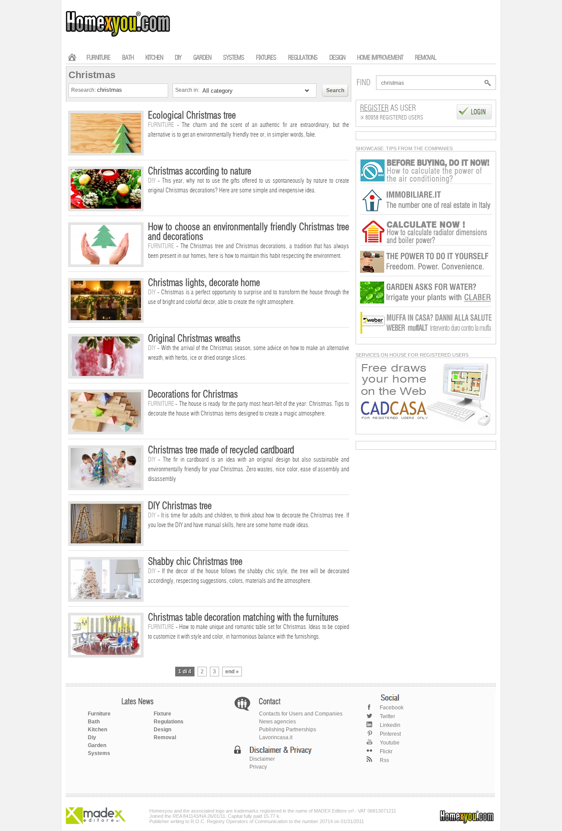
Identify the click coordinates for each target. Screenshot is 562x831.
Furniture (99, 714)
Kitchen (97, 729)
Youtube (390, 743)
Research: (84, 90)
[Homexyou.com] (118, 36)
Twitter (387, 716)
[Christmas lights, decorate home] (106, 318)
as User (388, 108)
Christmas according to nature (199, 171)
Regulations (169, 722)
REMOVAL (425, 57)
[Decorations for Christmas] (106, 430)
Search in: (188, 90)
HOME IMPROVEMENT (380, 57)
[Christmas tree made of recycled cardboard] (106, 486)
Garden (97, 745)
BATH (127, 57)
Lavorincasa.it (275, 737)
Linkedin (390, 725)
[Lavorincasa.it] (426, 182)
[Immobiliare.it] (426, 213)
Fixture (162, 714)
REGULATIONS (302, 57)
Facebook (391, 708)
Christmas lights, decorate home (204, 283)
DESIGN (337, 57)
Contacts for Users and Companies (300, 714)
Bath (94, 722)
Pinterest (390, 734)
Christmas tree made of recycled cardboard (221, 450)
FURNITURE (98, 57)
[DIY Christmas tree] (106, 541)
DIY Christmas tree (180, 506)
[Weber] (426, 336)
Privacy (258, 767)
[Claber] (426, 305)
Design (162, 729)
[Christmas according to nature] (106, 207)
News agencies (277, 722)
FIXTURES (266, 57)
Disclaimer (262, 759)
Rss (384, 760)
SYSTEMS (233, 57)
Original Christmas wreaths (194, 338)
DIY (178, 57)
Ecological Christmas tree (192, 115)
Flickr (386, 751)
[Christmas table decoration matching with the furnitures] (106, 653)
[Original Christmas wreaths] (106, 374)
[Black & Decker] (426, 274)
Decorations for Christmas (193, 394)
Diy (92, 737)
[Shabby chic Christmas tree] (106, 597)
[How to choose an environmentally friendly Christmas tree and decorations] (106, 263)
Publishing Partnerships (287, 729)
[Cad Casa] (426, 426)
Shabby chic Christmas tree (195, 562)
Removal (165, 737)
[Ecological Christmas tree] (106, 151)
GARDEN (202, 57)
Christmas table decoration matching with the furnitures (243, 617)
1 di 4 (184, 671)
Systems (99, 753)
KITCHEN (154, 57)
